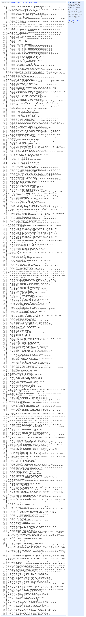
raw (30, 2)
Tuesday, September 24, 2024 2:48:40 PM (19, 2)
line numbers (34, 2)
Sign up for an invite (74, 20)
